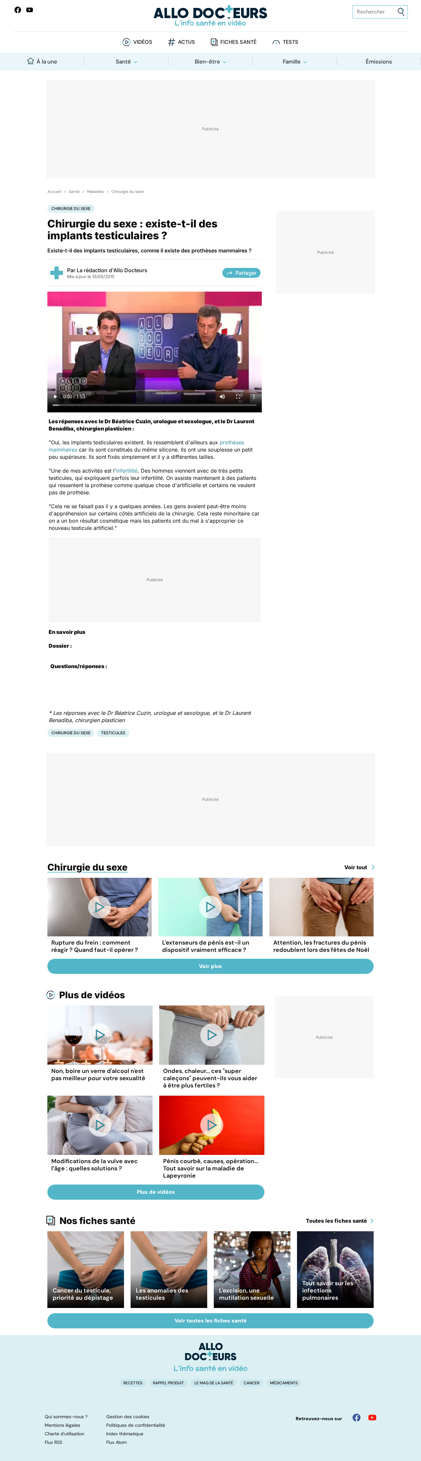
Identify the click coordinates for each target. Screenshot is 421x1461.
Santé (123, 61)
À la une (47, 61)
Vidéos (142, 42)
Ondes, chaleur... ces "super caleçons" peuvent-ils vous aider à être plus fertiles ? (210, 1078)
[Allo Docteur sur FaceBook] (17, 10)
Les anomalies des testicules (162, 1294)
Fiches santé (238, 42)
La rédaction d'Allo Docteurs (112, 270)
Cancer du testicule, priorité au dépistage (83, 1294)
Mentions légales (62, 1425)
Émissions (379, 61)
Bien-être (207, 61)
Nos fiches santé (98, 1220)
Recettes (132, 1383)
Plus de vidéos (92, 995)
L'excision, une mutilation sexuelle (246, 1294)
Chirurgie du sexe (127, 191)
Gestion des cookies (127, 1417)
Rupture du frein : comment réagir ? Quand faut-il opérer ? (94, 946)
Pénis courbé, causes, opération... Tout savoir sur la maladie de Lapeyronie (210, 1168)
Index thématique (124, 1434)
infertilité (126, 470)
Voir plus (210, 966)
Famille (292, 61)
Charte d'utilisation (64, 1434)
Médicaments (284, 1383)
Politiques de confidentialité (135, 1425)
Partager (246, 273)
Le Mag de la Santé (213, 1383)
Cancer (252, 1383)
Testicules (113, 732)
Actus (186, 42)
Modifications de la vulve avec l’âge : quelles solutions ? (94, 1164)
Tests (290, 42)
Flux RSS (53, 1442)
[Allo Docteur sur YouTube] (372, 1417)
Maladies (95, 191)
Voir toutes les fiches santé (211, 1320)
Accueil (54, 191)
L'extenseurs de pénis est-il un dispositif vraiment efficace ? (205, 946)
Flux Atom (116, 1442)
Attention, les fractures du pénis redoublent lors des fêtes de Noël (321, 946)
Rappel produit (168, 1383)
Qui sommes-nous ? (66, 1417)
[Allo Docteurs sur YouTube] (29, 10)
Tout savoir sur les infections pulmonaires (327, 1290)
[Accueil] (210, 1357)
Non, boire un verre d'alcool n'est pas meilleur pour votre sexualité (98, 1074)
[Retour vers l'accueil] (210, 15)
